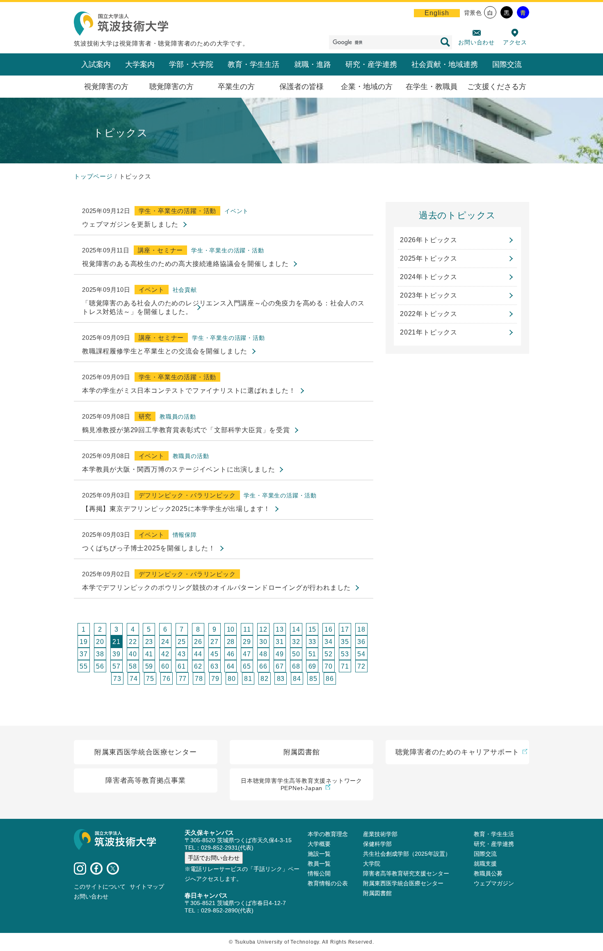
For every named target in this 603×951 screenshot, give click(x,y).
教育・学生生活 (253, 64)
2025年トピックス (428, 258)
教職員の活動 (178, 416)
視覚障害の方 (106, 86)
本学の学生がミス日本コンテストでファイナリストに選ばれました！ (189, 390)
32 (296, 641)
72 (361, 666)
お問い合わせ (476, 42)
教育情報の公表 (328, 883)
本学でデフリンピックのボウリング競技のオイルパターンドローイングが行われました (216, 587)
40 (133, 654)
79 (215, 678)
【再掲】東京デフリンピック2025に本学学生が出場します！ (176, 508)
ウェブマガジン (494, 883)
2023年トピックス (428, 295)
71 (345, 666)
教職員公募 (488, 873)
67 (280, 666)
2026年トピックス (428, 239)
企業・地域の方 (367, 86)
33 (312, 641)
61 (182, 666)
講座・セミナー (160, 250)
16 (328, 629)
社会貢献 (185, 289)
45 (214, 654)
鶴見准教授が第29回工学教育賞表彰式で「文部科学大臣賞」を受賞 (186, 429)
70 (328, 666)
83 (281, 678)
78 (199, 678)
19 (84, 641)
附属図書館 (377, 893)
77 (183, 678)
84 (297, 678)
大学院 (371, 863)
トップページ (93, 176)
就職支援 (485, 863)
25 (182, 641)
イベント (236, 211)
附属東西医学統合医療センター (403, 883)
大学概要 (319, 844)
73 (117, 678)
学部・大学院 (191, 64)
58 (133, 666)
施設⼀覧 (319, 853)
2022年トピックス (428, 313)
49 (280, 654)
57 (116, 666)
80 (232, 678)
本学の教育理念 (328, 834)
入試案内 (96, 64)
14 (296, 629)
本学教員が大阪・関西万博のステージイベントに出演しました (178, 469)
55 (84, 666)
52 (328, 654)
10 (231, 629)
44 (198, 654)
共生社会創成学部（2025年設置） (407, 853)
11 (247, 629)
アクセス (515, 42)
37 (84, 654)
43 (182, 654)
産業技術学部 (380, 834)
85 (313, 678)
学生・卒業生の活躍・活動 (178, 210)
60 (165, 666)
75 (150, 678)
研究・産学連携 (371, 64)
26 (198, 641)
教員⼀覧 (319, 863)
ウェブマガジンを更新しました (130, 224)
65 (247, 666)
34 (328, 641)
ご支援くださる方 (496, 86)
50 (296, 654)
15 (312, 629)
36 (361, 641)
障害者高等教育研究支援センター (406, 873)
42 (165, 654)
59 (149, 666)
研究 (145, 416)
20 (100, 641)
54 (361, 654)
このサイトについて (100, 886)
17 (345, 629)
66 (263, 666)
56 (100, 666)
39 (116, 654)
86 (330, 678)
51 (312, 654)
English (437, 12)
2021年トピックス (428, 332)
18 (361, 629)
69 (312, 666)
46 (231, 654)
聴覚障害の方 (171, 86)
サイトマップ (147, 886)
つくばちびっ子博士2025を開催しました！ (148, 548)
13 (280, 629)
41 (149, 654)
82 (264, 678)
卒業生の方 (236, 86)
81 (248, 678)
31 (280, 641)
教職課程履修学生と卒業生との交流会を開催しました (164, 351)
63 (214, 666)
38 (100, 654)
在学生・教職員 (431, 86)
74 (134, 678)
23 (149, 641)
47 (247, 654)
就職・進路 (312, 64)
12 (263, 629)
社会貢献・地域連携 (444, 64)
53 (345, 654)
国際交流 (507, 64)
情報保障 (185, 535)
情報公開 (319, 873)
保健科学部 (377, 844)
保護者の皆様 (301, 86)
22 (133, 641)
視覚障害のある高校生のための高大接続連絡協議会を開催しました (185, 263)
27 (214, 641)
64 (231, 666)
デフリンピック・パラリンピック (187, 495)
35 (345, 641)
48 (263, 654)
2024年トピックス (428, 276)
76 (166, 678)
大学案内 (140, 64)
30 (263, 641)
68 (296, 666)
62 (198, 666)
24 (165, 641)
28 (231, 641)
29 (247, 641)
